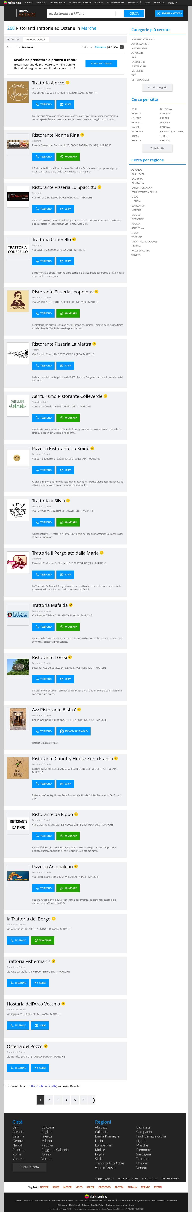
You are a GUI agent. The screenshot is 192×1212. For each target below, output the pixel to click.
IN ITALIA (132, 1187)
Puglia (99, 1154)
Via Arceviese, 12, (18, 929)
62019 (57, 511)
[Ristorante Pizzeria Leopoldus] (18, 301)
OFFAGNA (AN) (75, 93)
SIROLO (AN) (64, 249)
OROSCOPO (104, 1187)
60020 (61, 93)
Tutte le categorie (157, 87)
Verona (165, 140)
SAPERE (90, 1187)
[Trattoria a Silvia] (18, 510)
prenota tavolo (35, 39)
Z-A (116, 47)
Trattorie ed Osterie (41, 88)
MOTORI (67, 1187)
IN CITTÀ (119, 1187)
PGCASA (98, 2)
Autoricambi (139, 48)
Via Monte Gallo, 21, (44, 93)
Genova (136, 122)
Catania (136, 118)
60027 (28, 1014)
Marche (142, 1145)
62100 (54, 197)
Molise (100, 1149)
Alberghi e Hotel (40, 402)
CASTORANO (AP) (76, 458)
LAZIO (134, 196)
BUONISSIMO (158, 1201)
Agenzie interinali (143, 39)
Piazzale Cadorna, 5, (45, 563)
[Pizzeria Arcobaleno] (18, 875)
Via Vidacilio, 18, (42, 302)
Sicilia (99, 1158)
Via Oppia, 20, (16, 1014)
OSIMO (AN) (40, 1014)
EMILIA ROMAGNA (141, 187)
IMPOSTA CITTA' (149, 1178)
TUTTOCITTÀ (134, 2)
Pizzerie (35, 349)
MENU (171, 3)
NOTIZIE (44, 1187)
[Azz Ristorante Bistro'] (18, 718)
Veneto (141, 1167)
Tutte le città (157, 148)
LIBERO (29, 2)
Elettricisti (138, 66)
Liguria (141, 1140)
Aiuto (131, 1205)
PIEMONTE (137, 219)
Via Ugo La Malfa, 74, (20, 971)
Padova (165, 127)
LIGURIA (136, 201)
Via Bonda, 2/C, (16, 1056)
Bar (133, 57)
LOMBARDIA (138, 205)
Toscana (142, 1158)
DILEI (147, 2)
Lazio (99, 1140)
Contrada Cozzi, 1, (43, 406)
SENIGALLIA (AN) (47, 929)
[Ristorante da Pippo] (18, 823)
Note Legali (74, 1205)
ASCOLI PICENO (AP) (73, 302)
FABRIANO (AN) (89, 145)
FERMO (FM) (49, 971)
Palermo (137, 131)
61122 (72, 563)
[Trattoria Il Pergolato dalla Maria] (18, 562)
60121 (30, 1056)
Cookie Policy (97, 1205)
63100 (56, 302)
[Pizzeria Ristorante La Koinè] (18, 457)
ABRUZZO (136, 169)
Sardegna (143, 1154)
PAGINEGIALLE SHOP (80, 2)
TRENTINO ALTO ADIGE (144, 241)
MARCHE (91, 93)
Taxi (133, 75)
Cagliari (165, 113)
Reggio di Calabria (172, 131)
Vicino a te (28, 47)
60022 (69, 824)
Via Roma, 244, (41, 197)
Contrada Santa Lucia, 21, (48, 768)
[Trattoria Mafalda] (18, 614)
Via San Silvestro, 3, (44, 458)
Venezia (136, 140)
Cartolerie (138, 61)
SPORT (55, 1187)
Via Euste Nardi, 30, (44, 877)
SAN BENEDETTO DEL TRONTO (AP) (95, 768)
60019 (32, 929)
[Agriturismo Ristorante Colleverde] (18, 405)
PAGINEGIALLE (57, 2)
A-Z (110, 47)
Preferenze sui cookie (116, 1205)
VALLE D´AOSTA (140, 250)
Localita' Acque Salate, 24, (48, 667)
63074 (68, 768)
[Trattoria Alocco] (18, 92)
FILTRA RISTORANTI (101, 63)
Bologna (166, 109)
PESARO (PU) (85, 563)
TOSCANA (136, 237)
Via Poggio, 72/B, (42, 615)
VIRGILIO (41, 2)
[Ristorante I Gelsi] (18, 666)
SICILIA (135, 232)
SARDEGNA (137, 228)
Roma (135, 136)
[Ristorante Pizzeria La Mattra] (18, 353)
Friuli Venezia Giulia (151, 1136)
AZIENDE (145, 1187)
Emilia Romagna (107, 1136)
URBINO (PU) (86, 720)
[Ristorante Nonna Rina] (18, 144)
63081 (60, 458)
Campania (144, 1131)
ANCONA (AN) (70, 615)
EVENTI (158, 1187)
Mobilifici (137, 70)
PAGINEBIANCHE (115, 2)
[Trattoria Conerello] (18, 248)
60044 (74, 145)
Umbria (142, 1163)
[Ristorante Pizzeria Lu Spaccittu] (18, 196)
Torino (164, 136)
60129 (57, 615)
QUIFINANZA (143, 1201)
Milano (165, 122)
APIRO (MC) (70, 406)
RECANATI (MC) (71, 511)
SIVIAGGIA (159, 2)
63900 (37, 971)
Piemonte (143, 1149)
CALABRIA (136, 178)
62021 (59, 406)
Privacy (85, 1205)
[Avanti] (91, 1100)
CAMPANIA (137, 183)
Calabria (101, 1131)
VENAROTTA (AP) (76, 877)
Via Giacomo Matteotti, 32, (48, 824)
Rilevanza (100, 47)
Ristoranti (36, 140)
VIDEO (79, 1187)
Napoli (135, 127)
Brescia (136, 113)
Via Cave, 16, (40, 249)
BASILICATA (137, 174)
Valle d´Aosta (105, 1167)
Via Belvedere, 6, (42, 511)
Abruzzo (101, 1127)
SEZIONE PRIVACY (170, 1178)
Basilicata (143, 1127)
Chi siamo (63, 1205)
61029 (73, 720)
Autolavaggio (140, 43)
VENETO (136, 255)
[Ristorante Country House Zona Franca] (18, 767)
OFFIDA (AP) (73, 354)
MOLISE (135, 214)
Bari (134, 109)
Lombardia (103, 1145)
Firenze (165, 118)
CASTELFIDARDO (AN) (87, 824)
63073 (61, 354)
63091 (60, 877)
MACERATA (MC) (69, 197)
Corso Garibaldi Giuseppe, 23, (51, 720)
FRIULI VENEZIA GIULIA (144, 192)
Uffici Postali (140, 79)
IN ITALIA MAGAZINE (128, 1178)
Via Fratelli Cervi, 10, (45, 354)
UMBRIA (136, 246)
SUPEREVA (172, 1201)
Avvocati (137, 52)
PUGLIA (135, 223)
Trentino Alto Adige (109, 1163)
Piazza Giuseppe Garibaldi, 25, (51, 145)
